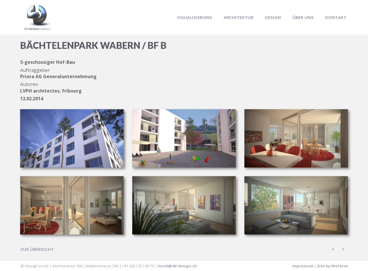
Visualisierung (194, 17)
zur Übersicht (37, 249)
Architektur (238, 17)
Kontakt (335, 17)
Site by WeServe (332, 265)
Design (273, 17)
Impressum (302, 265)
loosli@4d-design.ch (177, 265)
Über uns (303, 17)
